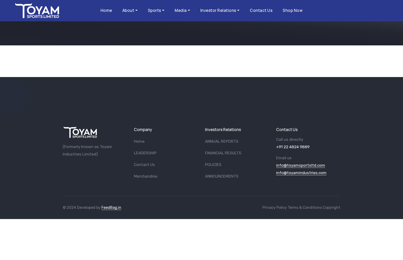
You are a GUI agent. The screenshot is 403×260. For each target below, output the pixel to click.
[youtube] (72, 166)
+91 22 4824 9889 (292, 147)
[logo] (80, 132)
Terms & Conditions (305, 207)
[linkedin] (95, 166)
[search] (387, 10)
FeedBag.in (111, 207)
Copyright (331, 207)
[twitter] (79, 166)
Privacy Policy (274, 207)
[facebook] (64, 166)
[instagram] (87, 166)
